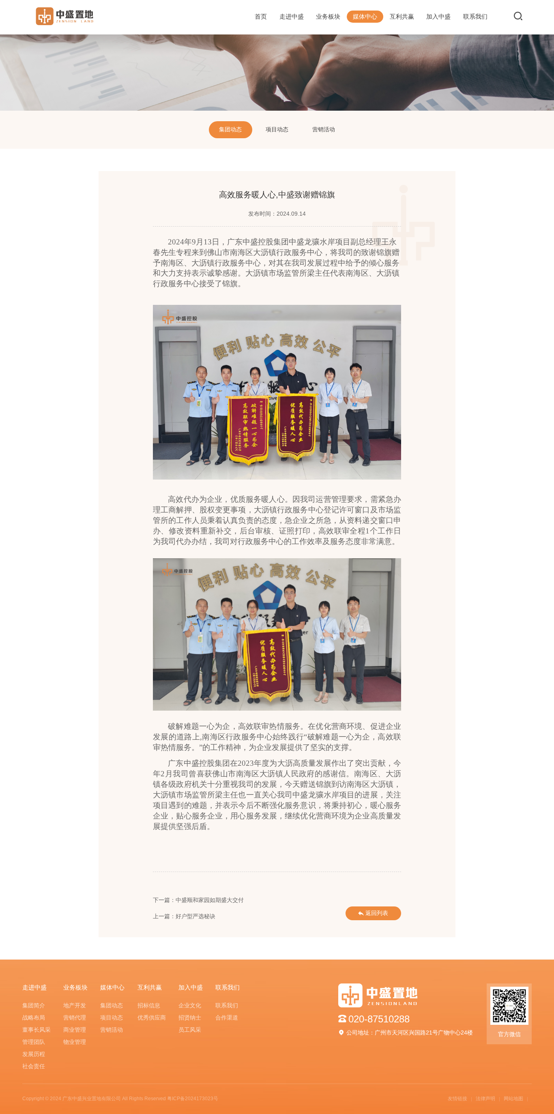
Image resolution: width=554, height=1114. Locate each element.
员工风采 (189, 1030)
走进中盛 (291, 16)
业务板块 (328, 16)
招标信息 (148, 1006)
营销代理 (74, 1018)
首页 (261, 16)
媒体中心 (365, 16)
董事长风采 (36, 1030)
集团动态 (230, 129)
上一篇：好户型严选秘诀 (184, 916)
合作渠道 (226, 1018)
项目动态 (277, 129)
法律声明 (485, 1098)
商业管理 (74, 1030)
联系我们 (475, 16)
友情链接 (457, 1098)
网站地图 (513, 1098)
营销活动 (323, 129)
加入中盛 (438, 16)
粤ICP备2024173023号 (192, 1098)
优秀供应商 (151, 1018)
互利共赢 (402, 16)
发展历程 (33, 1054)
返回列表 (376, 913)
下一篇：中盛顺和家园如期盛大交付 (198, 900)
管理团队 (33, 1042)
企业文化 (189, 1006)
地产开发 (74, 1006)
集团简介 (33, 1006)
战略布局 (33, 1018)
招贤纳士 (189, 1018)
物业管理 (74, 1042)
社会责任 (33, 1066)
